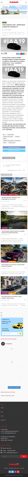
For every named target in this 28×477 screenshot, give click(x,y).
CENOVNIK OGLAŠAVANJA (8, 436)
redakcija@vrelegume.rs (10, 433)
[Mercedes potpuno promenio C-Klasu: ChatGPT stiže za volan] (14, 285)
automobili (14, 32)
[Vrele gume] (14, 464)
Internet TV (3, 420)
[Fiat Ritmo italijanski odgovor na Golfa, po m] (7, 366)
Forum (2, 416)
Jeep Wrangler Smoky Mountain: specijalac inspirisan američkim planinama (12, 231)
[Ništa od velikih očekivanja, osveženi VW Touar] (7, 353)
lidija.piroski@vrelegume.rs (12, 431)
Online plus (12, 261)
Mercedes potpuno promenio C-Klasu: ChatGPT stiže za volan (11, 297)
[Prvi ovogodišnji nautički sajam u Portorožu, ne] (7, 379)
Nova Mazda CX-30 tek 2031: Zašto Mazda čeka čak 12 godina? (12, 265)
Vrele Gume (4, 35)
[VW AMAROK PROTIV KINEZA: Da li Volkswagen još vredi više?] (14, 186)
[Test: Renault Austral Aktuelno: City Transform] (20, 366)
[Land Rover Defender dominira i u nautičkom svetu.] (20, 379)
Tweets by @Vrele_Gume (7, 395)
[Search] (26, 2)
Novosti (3, 33)
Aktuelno (4, 194)
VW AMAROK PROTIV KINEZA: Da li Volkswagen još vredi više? (10, 198)
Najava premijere (20, 32)
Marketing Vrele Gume (14, 468)
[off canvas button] (2, 2)
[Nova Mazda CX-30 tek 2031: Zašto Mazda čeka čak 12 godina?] (14, 253)
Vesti (4, 22)
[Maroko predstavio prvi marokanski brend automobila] (20, 353)
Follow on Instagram (14, 387)
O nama (6, 468)
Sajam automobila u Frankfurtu (15, 33)
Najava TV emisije (13, 194)
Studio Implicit (19, 475)
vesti (23, 33)
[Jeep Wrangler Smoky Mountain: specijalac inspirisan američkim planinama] (14, 220)
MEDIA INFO (4, 438)
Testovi (2, 407)
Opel (7, 33)
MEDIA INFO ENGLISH (7, 440)
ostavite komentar (9, 157)
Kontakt (22, 468)
